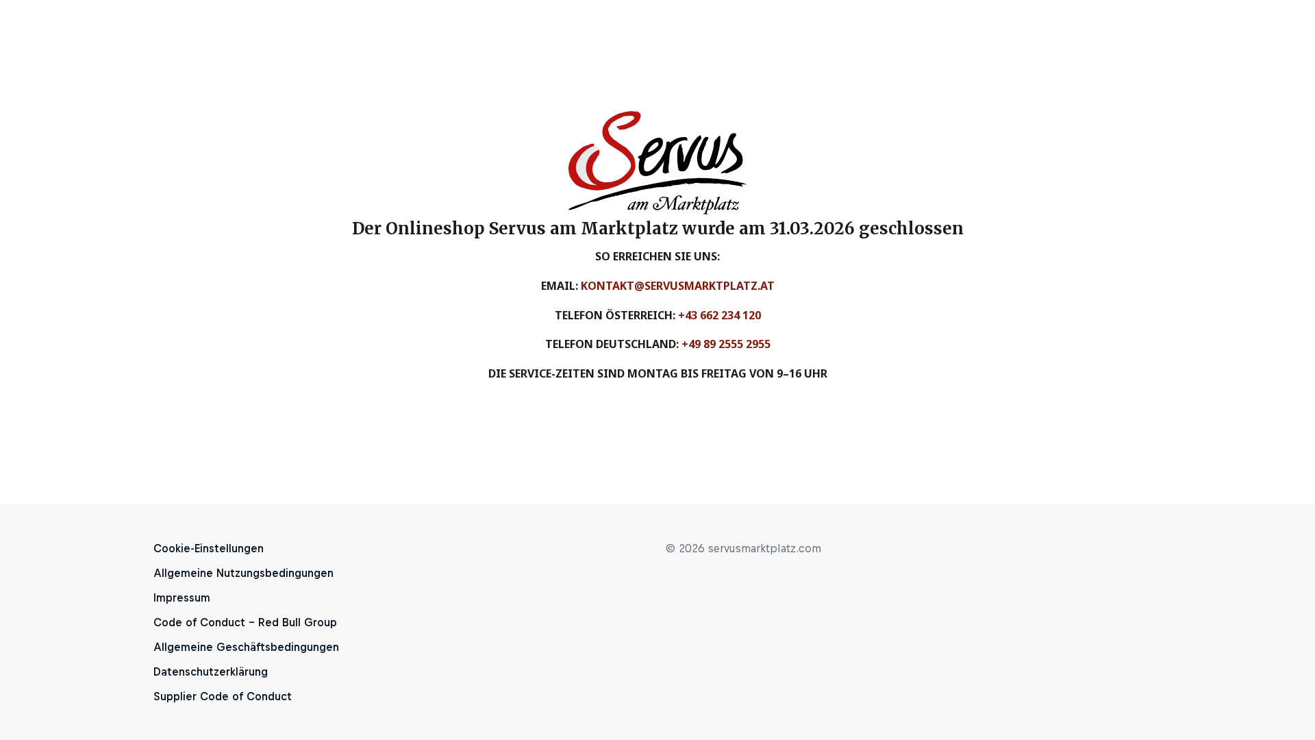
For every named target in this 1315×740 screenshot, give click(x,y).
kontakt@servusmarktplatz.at (678, 285)
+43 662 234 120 (719, 315)
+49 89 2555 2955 (726, 344)
